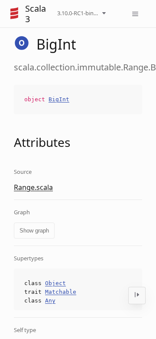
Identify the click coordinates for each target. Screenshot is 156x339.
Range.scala (33, 187)
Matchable (60, 292)
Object (55, 283)
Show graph (34, 230)
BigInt (59, 99)
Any (50, 300)
